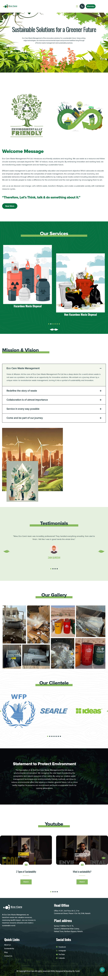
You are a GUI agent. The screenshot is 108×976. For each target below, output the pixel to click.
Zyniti (77, 971)
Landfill (80, 314)
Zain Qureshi (54, 557)
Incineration (27, 306)
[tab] (54, 368)
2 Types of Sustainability (26, 871)
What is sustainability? (82, 871)
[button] (51, 55)
